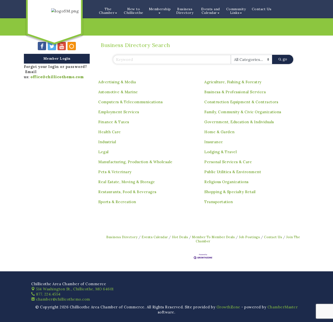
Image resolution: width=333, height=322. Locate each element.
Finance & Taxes (113, 122)
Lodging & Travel (220, 152)
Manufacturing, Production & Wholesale (135, 162)
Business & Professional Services (235, 92)
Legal (103, 152)
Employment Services (118, 112)
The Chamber (107, 11)
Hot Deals (180, 237)
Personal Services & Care (228, 162)
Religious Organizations (226, 182)
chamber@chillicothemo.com (62, 299)
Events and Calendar (210, 11)
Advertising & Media (117, 82)
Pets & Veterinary (115, 172)
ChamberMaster (282, 307)
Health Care (109, 132)
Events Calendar (155, 237)
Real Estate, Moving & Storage (126, 182)
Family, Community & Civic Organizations (242, 112)
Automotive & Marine (118, 92)
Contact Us (262, 9)
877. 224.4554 (48, 294)
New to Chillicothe (133, 11)
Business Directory (185, 11)
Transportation (218, 201)
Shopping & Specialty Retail (230, 191)
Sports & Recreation (117, 201)
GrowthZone (228, 307)
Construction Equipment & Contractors (241, 102)
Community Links (236, 11)
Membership (160, 9)
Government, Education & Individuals (239, 122)
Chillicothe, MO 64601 (75, 289)
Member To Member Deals (213, 237)
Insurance (213, 142)
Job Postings (249, 237)
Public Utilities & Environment (232, 172)
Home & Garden (219, 132)
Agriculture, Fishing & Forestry (233, 82)
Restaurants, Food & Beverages (127, 191)
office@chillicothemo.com (57, 77)
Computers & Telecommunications (130, 102)
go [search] (285, 59)
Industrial (107, 142)
